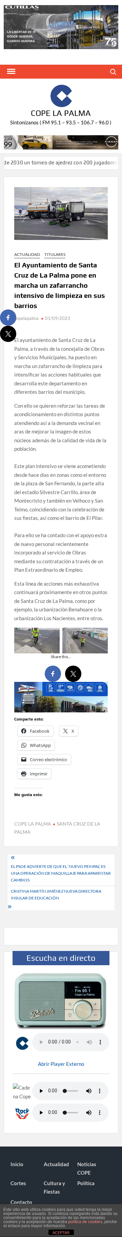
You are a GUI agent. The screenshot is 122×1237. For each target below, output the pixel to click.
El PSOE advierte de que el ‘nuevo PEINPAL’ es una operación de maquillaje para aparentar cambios (61, 873)
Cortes (18, 1183)
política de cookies (85, 1221)
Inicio (17, 1164)
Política (86, 1183)
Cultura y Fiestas (54, 1187)
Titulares (54, 254)
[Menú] (10, 71)
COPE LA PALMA (32, 824)
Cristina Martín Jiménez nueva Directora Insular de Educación (56, 894)
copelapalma (26, 318)
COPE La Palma (61, 113)
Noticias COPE (86, 1168)
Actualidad (27, 254)
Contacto (21, 1202)
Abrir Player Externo (61, 1064)
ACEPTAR (61, 1233)
